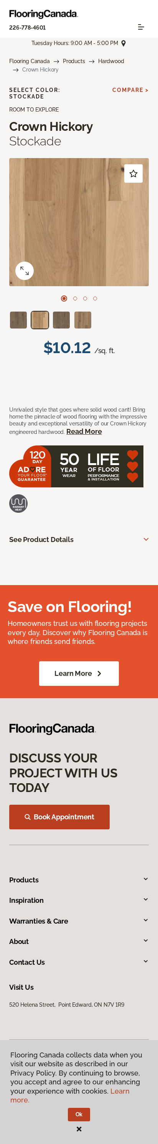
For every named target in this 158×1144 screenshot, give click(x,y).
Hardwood (111, 61)
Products (74, 61)
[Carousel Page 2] (75, 298)
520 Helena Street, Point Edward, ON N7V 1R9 (66, 1005)
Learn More (73, 673)
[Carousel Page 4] (95, 298)
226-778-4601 (27, 28)
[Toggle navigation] (141, 27)
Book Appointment (64, 817)
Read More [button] (84, 431)
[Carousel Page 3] (85, 298)
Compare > (130, 90)
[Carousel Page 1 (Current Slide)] (64, 298)
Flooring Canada (29, 61)
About (19, 941)
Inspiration (26, 900)
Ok (79, 1114)
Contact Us (27, 962)
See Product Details (41, 539)
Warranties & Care (38, 921)
